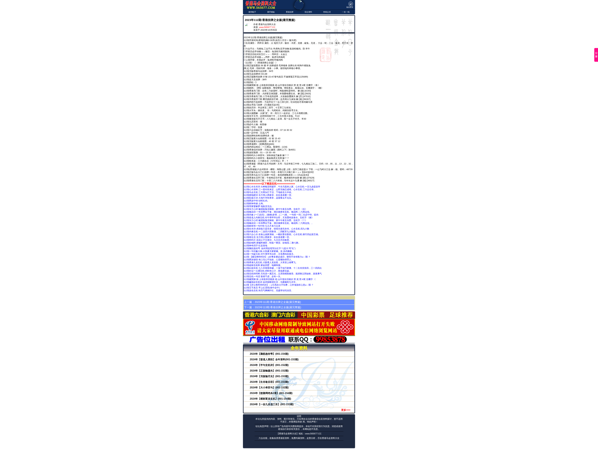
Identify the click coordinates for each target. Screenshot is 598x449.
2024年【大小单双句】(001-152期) (269, 387)
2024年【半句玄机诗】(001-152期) (269, 365)
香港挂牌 (289, 12)
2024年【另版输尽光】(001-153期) (269, 376)
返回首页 (349, 7)
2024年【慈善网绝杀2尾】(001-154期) (271, 393)
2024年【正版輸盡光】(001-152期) (269, 370)
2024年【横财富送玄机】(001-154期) (270, 398)
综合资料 (308, 12)
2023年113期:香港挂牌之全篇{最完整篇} (278, 307)
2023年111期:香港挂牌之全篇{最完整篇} (278, 302)
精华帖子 (252, 12)
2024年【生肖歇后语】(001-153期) (269, 382)
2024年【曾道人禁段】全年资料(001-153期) (274, 359)
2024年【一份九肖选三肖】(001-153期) (272, 404)
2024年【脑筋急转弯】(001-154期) (269, 353)
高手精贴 (271, 12)
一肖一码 (345, 12)
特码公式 (327, 12)
